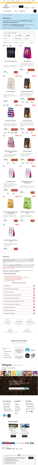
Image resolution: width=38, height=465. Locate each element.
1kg (11, 268)
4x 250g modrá (15, 132)
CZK (24, 0)
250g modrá (12, 132)
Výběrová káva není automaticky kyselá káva (12, 276)
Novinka (8, 32)
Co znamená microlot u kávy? (8, 291)
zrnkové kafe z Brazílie (28, 265)
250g (22, 102)
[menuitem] (6, 11)
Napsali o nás (17, 410)
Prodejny (16, 406)
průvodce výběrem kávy (25, 27)
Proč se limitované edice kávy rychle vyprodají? (11, 304)
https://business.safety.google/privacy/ (11, 460)
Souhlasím (30, 457)
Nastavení (7, 462)
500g (27, 102)
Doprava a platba (6, 404)
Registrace (33, 0)
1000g (31, 102)
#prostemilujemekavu (12, 367)
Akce (5, 32)
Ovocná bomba (13, 32)
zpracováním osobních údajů (20, 390)
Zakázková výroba (6, 407)
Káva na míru (17, 0)
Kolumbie (4, 267)
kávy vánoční (20, 260)
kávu (10, 27)
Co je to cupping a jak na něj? (9, 280)
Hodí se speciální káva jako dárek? (9, 307)
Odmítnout (12, 462)
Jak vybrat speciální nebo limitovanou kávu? (11, 288)
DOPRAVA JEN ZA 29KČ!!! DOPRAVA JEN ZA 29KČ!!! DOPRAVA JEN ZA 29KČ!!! (18, 2)
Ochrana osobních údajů (7, 410)
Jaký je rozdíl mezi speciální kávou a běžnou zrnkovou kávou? (13, 301)
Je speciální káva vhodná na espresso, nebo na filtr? (12, 295)
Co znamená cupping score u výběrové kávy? (11, 298)
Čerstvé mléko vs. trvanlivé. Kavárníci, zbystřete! (12, 278)
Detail (15, 72)
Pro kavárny (12, 0)
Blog (15, 412)
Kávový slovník (17, 409)
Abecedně (21, 42)
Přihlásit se (26, 388)
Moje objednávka (6, 403)
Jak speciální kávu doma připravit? (9, 310)
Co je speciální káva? (6, 285)
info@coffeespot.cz (30, 406)
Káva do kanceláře (6, 406)
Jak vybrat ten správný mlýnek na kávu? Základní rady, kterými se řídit (16, 277)
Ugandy (7, 267)
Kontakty (16, 413)
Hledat (21, 6)
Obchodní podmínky (7, 409)
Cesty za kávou (17, 404)
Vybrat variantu (30, 99)
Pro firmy (8, 0)
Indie (33, 265)
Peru (14, 267)
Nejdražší (9, 42)
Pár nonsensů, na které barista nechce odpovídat (12, 279)
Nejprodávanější (15, 42)
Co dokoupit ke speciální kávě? (8, 313)
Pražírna (4, 0)
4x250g (9, 132)
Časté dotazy (17, 407)
